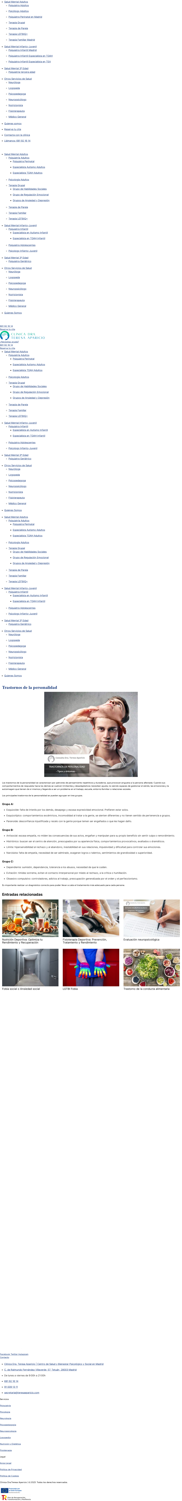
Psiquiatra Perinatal (23, 161)
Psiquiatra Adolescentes (22, 245)
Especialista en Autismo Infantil (30, 232)
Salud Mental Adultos (16, 1)
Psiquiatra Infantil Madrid (23, 50)
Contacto (4, 1357)
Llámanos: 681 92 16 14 (17, 140)
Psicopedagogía (8, 1424)
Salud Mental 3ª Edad (16, 68)
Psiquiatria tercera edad (22, 72)
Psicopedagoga (17, 93)
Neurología (5, 1418)
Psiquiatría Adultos (19, 157)
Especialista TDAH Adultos (27, 172)
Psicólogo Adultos (19, 11)
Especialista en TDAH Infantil (29, 238)
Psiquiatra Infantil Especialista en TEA (30, 61)
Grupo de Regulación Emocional (31, 194)
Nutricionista (16, 105)
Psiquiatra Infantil (18, 229)
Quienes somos (12, 123)
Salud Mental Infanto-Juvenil (20, 46)
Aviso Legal (5, 1463)
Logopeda (14, 88)
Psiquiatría (5, 1405)
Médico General (17, 116)
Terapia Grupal (17, 22)
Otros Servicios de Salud (18, 78)
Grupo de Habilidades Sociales (30, 189)
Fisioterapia (6, 1450)
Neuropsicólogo (17, 99)
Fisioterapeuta (17, 111)
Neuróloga (14, 82)
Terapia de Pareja (18, 28)
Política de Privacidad (11, 1469)
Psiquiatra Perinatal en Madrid (25, 16)
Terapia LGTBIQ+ (18, 34)
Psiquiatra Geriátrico (20, 261)
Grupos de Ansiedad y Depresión (31, 200)
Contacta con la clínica (17, 135)
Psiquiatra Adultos (19, 5)
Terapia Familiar (17, 213)
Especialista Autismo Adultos (29, 167)
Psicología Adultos (19, 179)
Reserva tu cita (12, 129)
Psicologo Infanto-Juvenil (23, 250)
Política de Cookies (9, 1476)
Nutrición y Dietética (10, 1444)
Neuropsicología (8, 1431)
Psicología (5, 1412)
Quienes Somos (13, 312)
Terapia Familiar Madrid (22, 39)
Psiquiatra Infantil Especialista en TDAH (31, 55)
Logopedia (5, 1437)
